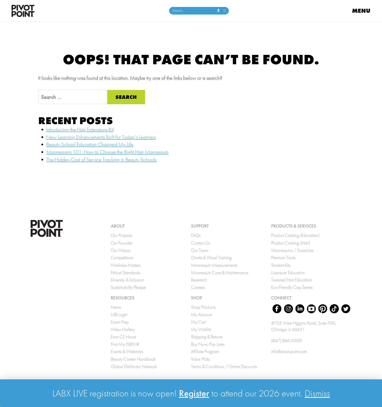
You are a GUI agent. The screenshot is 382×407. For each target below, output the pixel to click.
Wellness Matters (126, 265)
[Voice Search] (218, 11)
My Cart (198, 322)
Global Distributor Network (134, 366)
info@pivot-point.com (289, 351)
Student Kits (280, 265)
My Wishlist (201, 329)
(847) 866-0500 (286, 341)
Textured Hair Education (291, 280)
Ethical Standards (125, 273)
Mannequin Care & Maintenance (219, 273)
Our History (120, 250)
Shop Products (203, 307)
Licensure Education (288, 273)
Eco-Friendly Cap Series (292, 287)
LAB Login (119, 314)
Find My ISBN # (125, 344)
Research (199, 280)
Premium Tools (283, 258)
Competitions (122, 258)
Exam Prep (120, 322)
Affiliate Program (205, 351)
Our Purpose (121, 235)
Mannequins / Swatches (292, 250)
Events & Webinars (127, 351)
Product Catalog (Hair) (290, 243)
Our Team (199, 250)
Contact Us (200, 243)
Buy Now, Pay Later (208, 344)
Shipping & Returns (207, 337)
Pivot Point (23, 11)
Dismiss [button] (317, 393)
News (116, 307)
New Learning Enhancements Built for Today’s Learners (101, 137)
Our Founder (122, 243)
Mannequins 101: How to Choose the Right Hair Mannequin (107, 152)
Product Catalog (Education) (295, 235)
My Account (201, 314)
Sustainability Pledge (128, 287)
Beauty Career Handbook (133, 359)
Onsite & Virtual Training (211, 258)
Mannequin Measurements (214, 265)
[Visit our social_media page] (277, 309)
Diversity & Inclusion (127, 280)
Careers (198, 287)
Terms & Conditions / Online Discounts (224, 366)
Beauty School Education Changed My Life (89, 144)
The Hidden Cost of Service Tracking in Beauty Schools (101, 159)
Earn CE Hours (123, 337)
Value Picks (200, 359)
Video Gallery (123, 329)
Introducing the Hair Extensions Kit (80, 129)
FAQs (196, 235)
